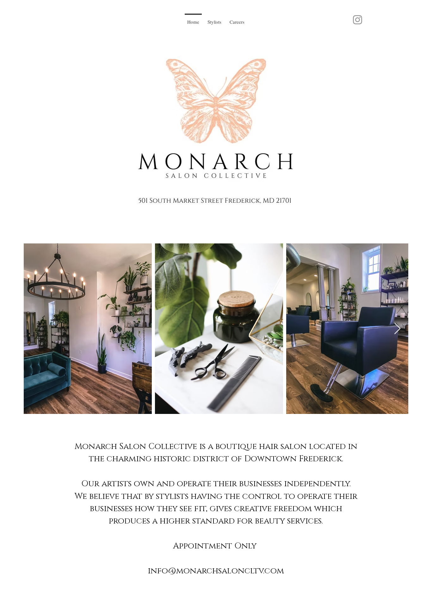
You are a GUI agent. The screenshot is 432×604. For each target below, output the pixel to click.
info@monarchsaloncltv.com (216, 571)
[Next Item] (397, 329)
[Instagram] (357, 20)
